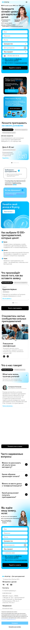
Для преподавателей (18, 576)
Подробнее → (5, 158)
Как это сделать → (7, 298)
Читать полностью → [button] (8, 406)
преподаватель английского (17, 21)
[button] (26, 2)
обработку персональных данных (13, 59)
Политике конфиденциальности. (8, 619)
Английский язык (7, 608)
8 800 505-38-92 (6, 593)
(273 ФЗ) (15, 184)
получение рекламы (21, 63)
